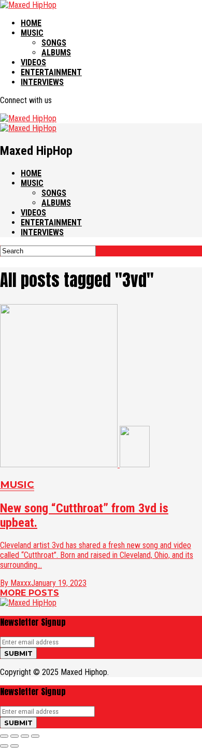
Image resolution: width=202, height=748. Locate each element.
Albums (56, 52)
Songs (53, 43)
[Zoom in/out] (35, 736)
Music (32, 33)
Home (31, 23)
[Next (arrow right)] (14, 745)
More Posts (29, 593)
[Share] (14, 736)
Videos (33, 62)
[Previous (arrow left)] (4, 745)
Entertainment (51, 72)
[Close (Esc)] (4, 736)
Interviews (42, 82)
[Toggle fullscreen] (25, 736)
